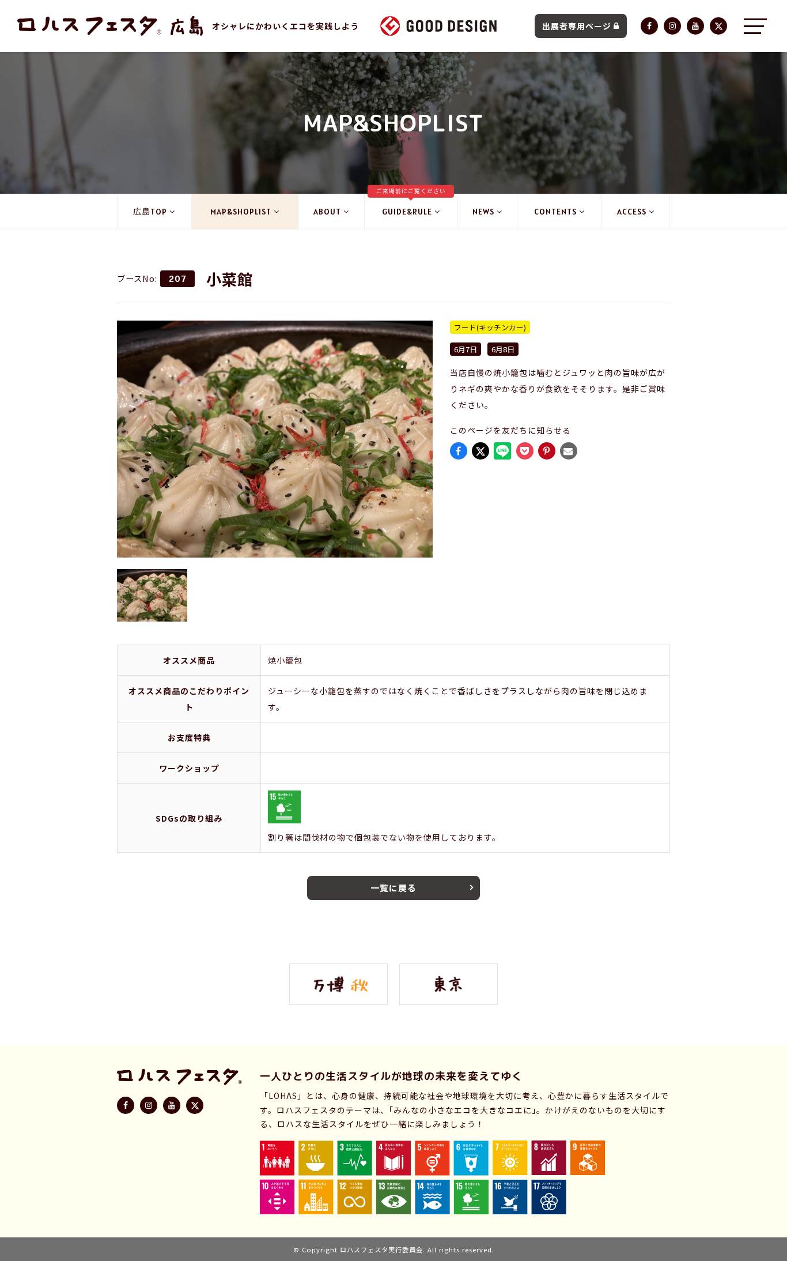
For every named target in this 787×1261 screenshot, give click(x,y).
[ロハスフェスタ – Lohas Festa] (89, 26)
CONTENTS (555, 211)
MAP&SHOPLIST (240, 211)
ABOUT (327, 211)
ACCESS (631, 211)
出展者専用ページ (576, 26)
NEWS (483, 211)
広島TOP (150, 211)
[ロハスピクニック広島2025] (187, 26)
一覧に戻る (393, 888)
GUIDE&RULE (411, 205)
